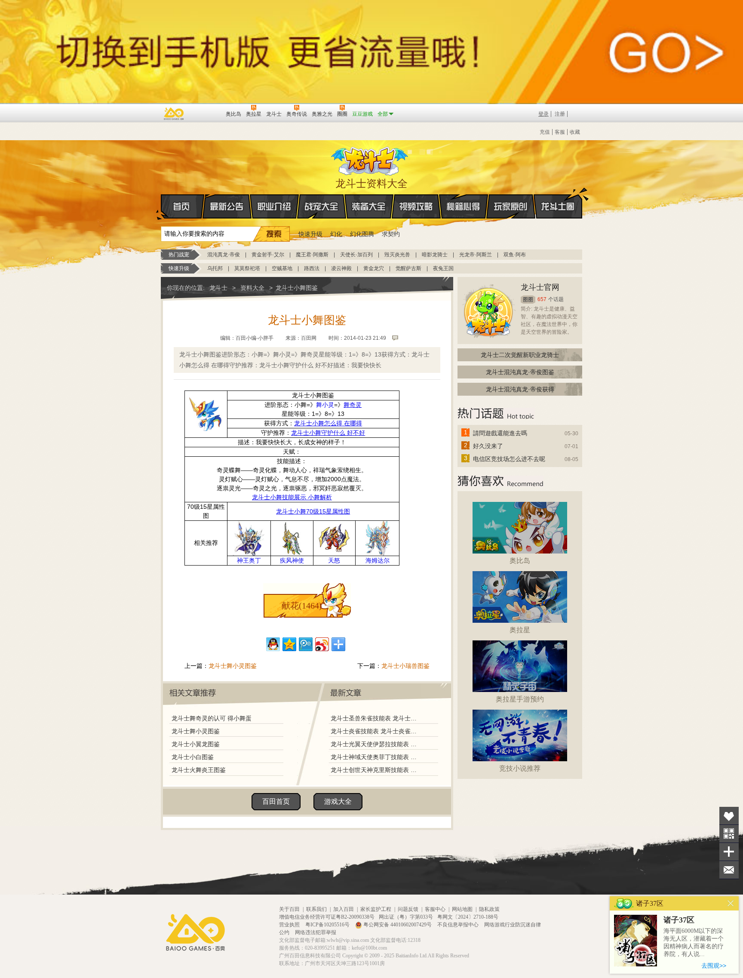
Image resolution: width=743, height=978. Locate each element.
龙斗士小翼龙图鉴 (196, 744)
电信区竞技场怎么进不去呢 (509, 458)
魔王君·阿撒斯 (312, 255)
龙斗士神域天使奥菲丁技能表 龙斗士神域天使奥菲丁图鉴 (375, 756)
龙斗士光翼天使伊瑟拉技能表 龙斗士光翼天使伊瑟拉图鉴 (375, 744)
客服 (560, 132)
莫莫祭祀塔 (247, 268)
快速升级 (310, 234)
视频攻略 (416, 206)
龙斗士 (370, 159)
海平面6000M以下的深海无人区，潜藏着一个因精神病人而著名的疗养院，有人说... (693, 942)
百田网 (206, 113)
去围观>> (713, 965)
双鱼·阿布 (515, 255)
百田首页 (276, 801)
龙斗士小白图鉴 (193, 756)
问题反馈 (408, 909)
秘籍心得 (463, 206)
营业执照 (290, 925)
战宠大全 (321, 206)
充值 (545, 132)
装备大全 (368, 206)
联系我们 (316, 909)
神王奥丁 (249, 560)
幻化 (336, 234)
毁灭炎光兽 (397, 255)
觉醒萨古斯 (408, 268)
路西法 (311, 268)
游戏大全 (338, 801)
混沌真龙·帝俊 (223, 255)
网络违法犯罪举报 (315, 932)
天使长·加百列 (356, 255)
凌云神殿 (341, 268)
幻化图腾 (362, 234)
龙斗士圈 (558, 206)
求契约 (391, 234)
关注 (729, 834)
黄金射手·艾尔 (268, 255)
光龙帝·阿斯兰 (475, 255)
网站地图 (462, 909)
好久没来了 (488, 446)
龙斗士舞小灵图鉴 (233, 665)
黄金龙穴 (373, 268)
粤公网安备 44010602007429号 (397, 925)
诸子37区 (678, 920)
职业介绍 (274, 206)
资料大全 (252, 287)
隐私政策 (489, 909)
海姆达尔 (377, 560)
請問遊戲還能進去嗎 (500, 433)
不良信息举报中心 (458, 925)
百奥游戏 (174, 113)
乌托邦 (215, 268)
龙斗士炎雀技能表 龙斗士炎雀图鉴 (375, 731)
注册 (560, 114)
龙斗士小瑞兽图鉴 (405, 665)
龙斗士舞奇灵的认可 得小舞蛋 (212, 718)
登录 (543, 114)
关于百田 (289, 909)
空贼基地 (282, 268)
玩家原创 (510, 206)
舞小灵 (325, 404)
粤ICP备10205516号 (328, 925)
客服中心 (435, 909)
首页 (182, 206)
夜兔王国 (443, 268)
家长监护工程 (375, 909)
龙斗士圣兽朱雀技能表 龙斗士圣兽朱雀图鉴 (375, 718)
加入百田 (343, 909)
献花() (302, 605)
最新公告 (227, 206)
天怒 (334, 560)
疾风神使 (292, 560)
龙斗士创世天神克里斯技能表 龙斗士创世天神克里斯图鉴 (375, 769)
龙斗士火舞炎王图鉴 (199, 769)
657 (542, 299)
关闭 (730, 903)
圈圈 (528, 299)
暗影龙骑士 (435, 255)
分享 (729, 852)
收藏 (575, 132)
